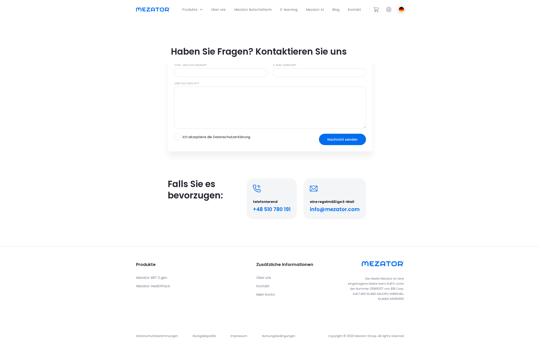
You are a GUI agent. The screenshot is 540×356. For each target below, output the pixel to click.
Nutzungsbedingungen (278, 336)
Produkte (146, 264)
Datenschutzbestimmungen (157, 336)
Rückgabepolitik (204, 336)
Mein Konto (265, 294)
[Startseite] (153, 9)
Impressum (239, 336)
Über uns (263, 277)
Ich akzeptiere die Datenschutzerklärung (216, 137)
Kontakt (263, 286)
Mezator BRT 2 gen (151, 277)
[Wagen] (376, 9)
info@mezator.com (335, 209)
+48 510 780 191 (271, 209)
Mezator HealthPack (153, 286)
